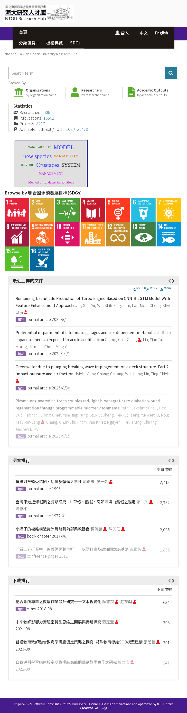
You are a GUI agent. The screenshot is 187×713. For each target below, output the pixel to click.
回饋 (104, 708)
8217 (40, 123)
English (161, 33)
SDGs (75, 43)
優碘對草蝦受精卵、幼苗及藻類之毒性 (49, 481)
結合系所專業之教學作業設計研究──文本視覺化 (58, 601)
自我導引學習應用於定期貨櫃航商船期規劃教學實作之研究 (66, 662)
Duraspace (79, 704)
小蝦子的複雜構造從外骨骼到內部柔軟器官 (53, 529)
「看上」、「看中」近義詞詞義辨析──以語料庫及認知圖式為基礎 (72, 549)
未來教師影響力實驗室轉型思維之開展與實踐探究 (58, 622)
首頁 (23, 32)
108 (69, 129)
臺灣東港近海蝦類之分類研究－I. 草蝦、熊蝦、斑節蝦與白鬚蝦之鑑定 (76, 502)
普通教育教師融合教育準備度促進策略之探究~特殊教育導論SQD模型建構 (79, 642)
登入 (124, 33)
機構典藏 (54, 43)
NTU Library (165, 704)
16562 (48, 118)
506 (47, 112)
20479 (82, 129)
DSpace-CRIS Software (29, 704)
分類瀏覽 (28, 43)
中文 (144, 33)
